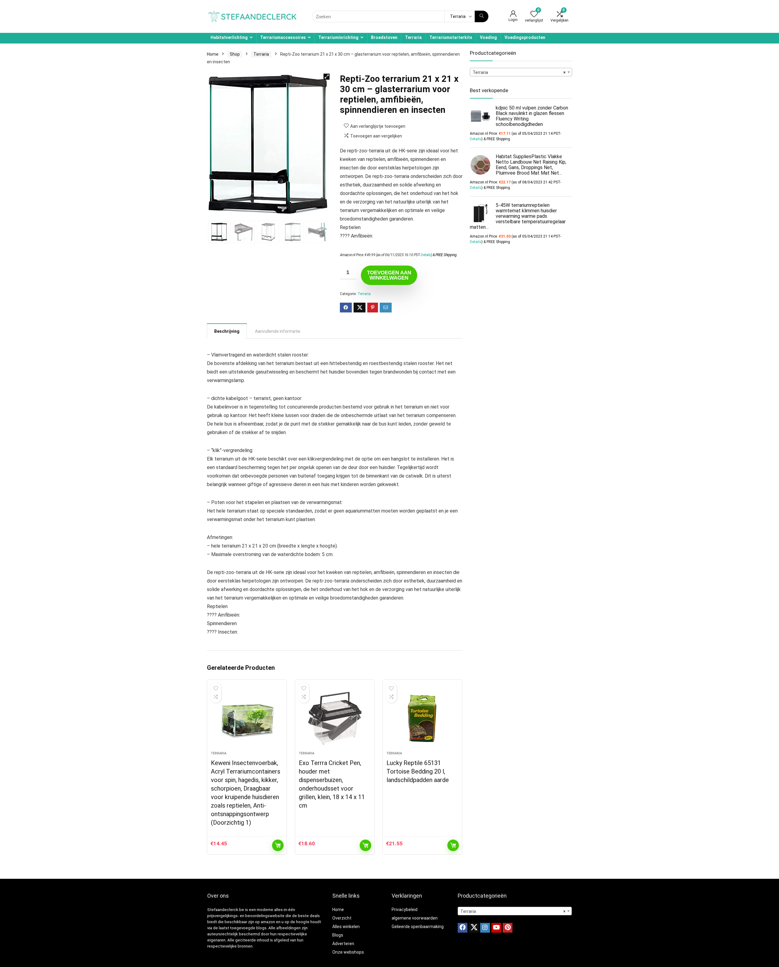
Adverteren (343, 943)
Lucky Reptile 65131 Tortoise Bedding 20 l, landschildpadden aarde (417, 771)
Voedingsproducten (525, 37)
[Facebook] (462, 928)
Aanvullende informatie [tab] (277, 331)
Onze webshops (348, 952)
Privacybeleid (404, 909)
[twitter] (474, 928)
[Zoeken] (481, 16)
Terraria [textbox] (519, 72)
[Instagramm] (485, 928)
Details (426, 255)
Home (212, 54)
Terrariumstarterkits (450, 37)
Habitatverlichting (229, 37)
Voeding (488, 37)
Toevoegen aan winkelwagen (389, 275)
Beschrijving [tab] (226, 331)
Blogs (337, 935)
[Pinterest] (507, 928)
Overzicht (341, 918)
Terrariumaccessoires (283, 37)
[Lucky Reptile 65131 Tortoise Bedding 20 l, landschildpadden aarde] (422, 718)
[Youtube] (496, 928)
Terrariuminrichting (338, 37)
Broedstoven (384, 37)
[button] (326, 77)
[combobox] (521, 72)
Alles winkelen (346, 926)
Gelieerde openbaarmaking (418, 926)
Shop (235, 54)
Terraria (413, 37)
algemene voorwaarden (415, 918)
